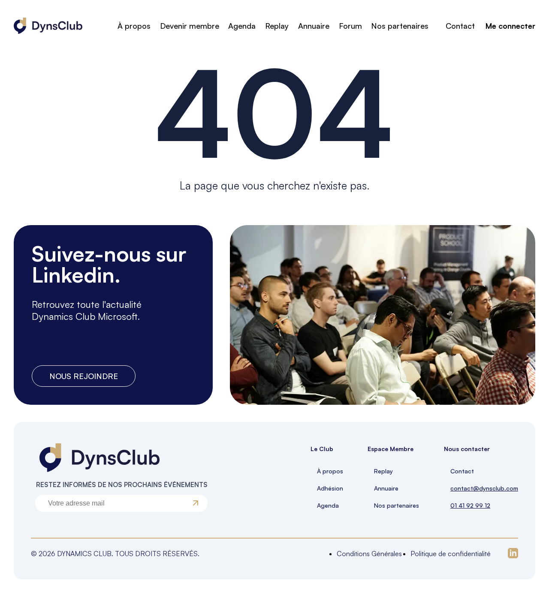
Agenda (242, 25)
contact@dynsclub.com (484, 488)
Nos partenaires (399, 25)
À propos (134, 25)
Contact (460, 25)
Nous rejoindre (83, 376)
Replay (277, 25)
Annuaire (313, 25)
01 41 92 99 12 (470, 505)
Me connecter (510, 25)
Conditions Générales (369, 553)
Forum (350, 25)
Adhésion (330, 488)
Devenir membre (189, 25)
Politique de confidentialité (450, 553)
